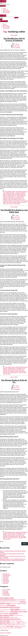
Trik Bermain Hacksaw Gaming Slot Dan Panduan (12, 560)
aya (18, 601)
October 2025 (6, 573)
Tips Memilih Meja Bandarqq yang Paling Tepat (14, 211)
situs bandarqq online (13, 371)
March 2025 (6, 579)
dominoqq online (3, 605)
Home (4, 8)
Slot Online (5, 592)
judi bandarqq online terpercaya (14, 196)
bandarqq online (12, 368)
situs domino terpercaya (16, 199)
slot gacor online (3, 626)
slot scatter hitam (11, 627)
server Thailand (4, 613)
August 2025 (6, 576)
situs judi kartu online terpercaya (14, 202)
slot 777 (24, 622)
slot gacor (23, 624)
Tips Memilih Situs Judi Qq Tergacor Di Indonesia (14, 39)
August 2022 (6, 582)
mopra (17, 44)
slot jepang (9, 626)
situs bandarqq (17, 198)
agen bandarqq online (10, 191)
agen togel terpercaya (13, 601)
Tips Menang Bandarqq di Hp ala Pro (14, 381)
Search (1, 541)
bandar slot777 (13, 603)
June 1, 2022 (16, 387)
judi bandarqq (20, 195)
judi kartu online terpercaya (5, 609)
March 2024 (6, 580)
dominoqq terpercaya (11, 195)
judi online (10, 198)
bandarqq (18, 192)
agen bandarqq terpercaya (21, 191)
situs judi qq (9, 203)
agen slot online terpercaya (4, 601)
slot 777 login (11, 624)
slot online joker (23, 626)
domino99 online (10, 194)
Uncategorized (6, 595)
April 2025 (5, 577)
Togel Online (6, 593)
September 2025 (7, 575)
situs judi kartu (17, 200)
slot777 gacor (3, 624)
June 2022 (5, 583)
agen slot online (21, 599)
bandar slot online (21, 603)
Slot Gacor (5, 9)
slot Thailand (18, 627)
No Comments (16, 47)
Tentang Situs (6, 12)
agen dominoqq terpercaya (9, 192)
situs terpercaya (13, 622)
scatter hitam (14, 611)
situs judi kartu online (14, 617)
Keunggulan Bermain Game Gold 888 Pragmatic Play (12, 559)
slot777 (19, 622)
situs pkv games (16, 203)
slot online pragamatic (4, 627)
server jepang (23, 611)
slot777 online (18, 624)
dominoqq (17, 194)
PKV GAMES (6, 11)
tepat (9, 167)
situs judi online (22, 372)
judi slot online (23, 609)
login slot (2, 611)
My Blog (6, 630)
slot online (17, 626)
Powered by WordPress (5, 632)
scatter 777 (7, 611)
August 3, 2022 (16, 45)
